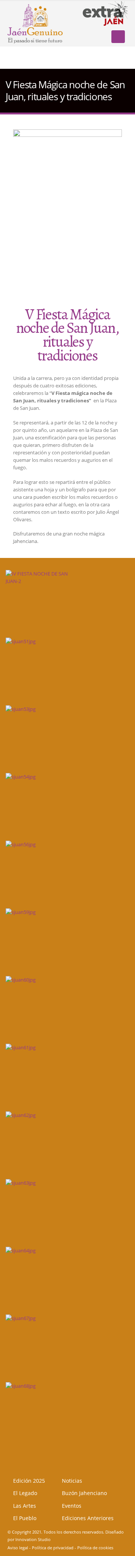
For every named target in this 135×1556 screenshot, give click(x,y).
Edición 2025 (29, 1480)
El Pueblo (24, 1518)
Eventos (71, 1505)
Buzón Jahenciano (84, 1493)
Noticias (72, 1480)
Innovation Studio (33, 1539)
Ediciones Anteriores (88, 1518)
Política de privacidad (53, 1547)
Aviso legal (18, 1547)
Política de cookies (95, 1547)
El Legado (25, 1493)
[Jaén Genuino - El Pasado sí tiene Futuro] (35, 23)
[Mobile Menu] (118, 36)
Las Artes (24, 1505)
